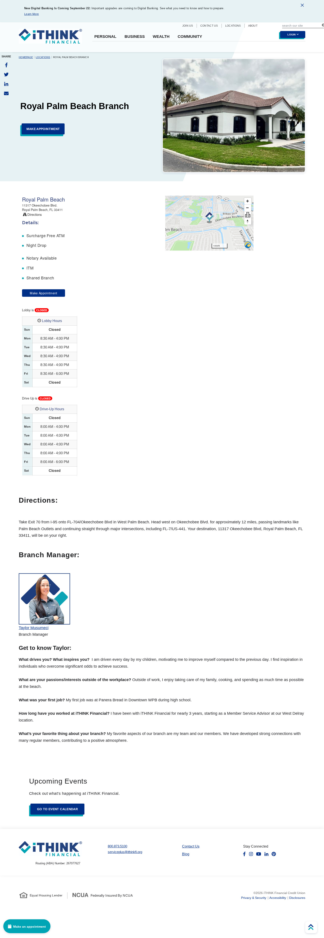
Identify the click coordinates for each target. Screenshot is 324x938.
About (253, 25)
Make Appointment (43, 293)
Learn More (31, 14)
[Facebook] (6, 65)
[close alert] (302, 5)
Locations (233, 25)
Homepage (26, 57)
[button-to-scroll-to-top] (311, 927)
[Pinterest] (274, 854)
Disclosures (297, 898)
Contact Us (209, 25)
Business (135, 37)
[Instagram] (251, 854)
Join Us (187, 25)
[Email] (6, 93)
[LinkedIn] (6, 84)
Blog (185, 854)
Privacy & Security (253, 898)
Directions (34, 214)
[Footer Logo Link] (50, 848)
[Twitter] (6, 74)
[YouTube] (258, 854)
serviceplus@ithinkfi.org (125, 852)
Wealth (161, 37)
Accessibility (277, 898)
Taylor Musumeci (33, 628)
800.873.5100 (117, 846)
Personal (105, 37)
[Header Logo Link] (50, 39)
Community (190, 37)
